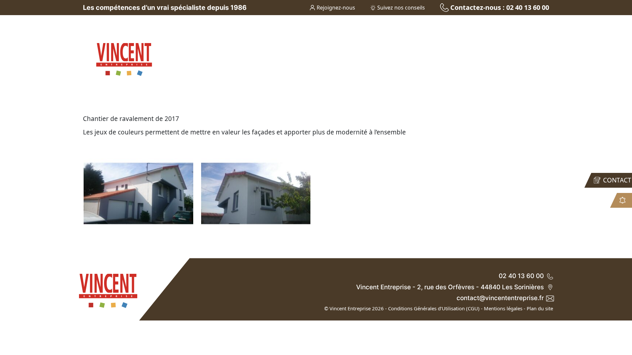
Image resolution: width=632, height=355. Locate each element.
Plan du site (540, 308)
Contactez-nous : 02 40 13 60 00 (499, 7)
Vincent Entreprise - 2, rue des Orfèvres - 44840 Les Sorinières (450, 287)
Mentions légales (503, 308)
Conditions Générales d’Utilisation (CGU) (434, 308)
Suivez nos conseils (401, 7)
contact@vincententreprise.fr (500, 298)
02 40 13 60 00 (521, 276)
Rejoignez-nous (336, 7)
